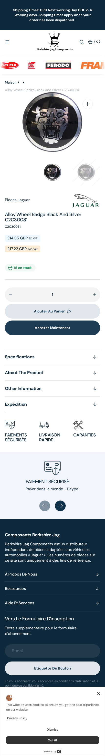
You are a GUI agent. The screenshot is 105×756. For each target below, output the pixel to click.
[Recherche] (81, 41)
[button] (7, 41)
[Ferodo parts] (54, 65)
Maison (10, 82)
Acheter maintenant (52, 327)
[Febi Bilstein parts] (28, 65)
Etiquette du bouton (52, 668)
